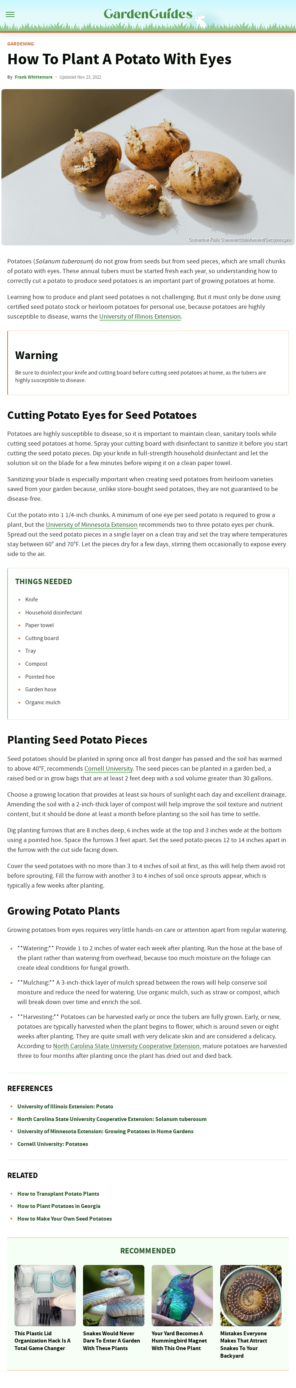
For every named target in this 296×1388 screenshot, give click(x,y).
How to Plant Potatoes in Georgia (58, 1206)
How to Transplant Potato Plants (58, 1193)
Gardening (20, 44)
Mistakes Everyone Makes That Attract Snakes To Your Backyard (243, 1344)
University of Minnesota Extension (92, 525)
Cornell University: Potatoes (52, 1144)
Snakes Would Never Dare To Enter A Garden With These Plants (111, 1341)
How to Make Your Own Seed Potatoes (64, 1218)
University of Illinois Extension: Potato (65, 1106)
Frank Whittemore (34, 77)
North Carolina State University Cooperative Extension (126, 1046)
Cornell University (108, 769)
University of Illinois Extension (140, 317)
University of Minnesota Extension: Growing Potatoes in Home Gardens (105, 1131)
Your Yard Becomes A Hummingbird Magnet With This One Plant (179, 1341)
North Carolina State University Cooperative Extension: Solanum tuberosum (112, 1119)
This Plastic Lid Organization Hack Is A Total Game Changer (42, 1341)
